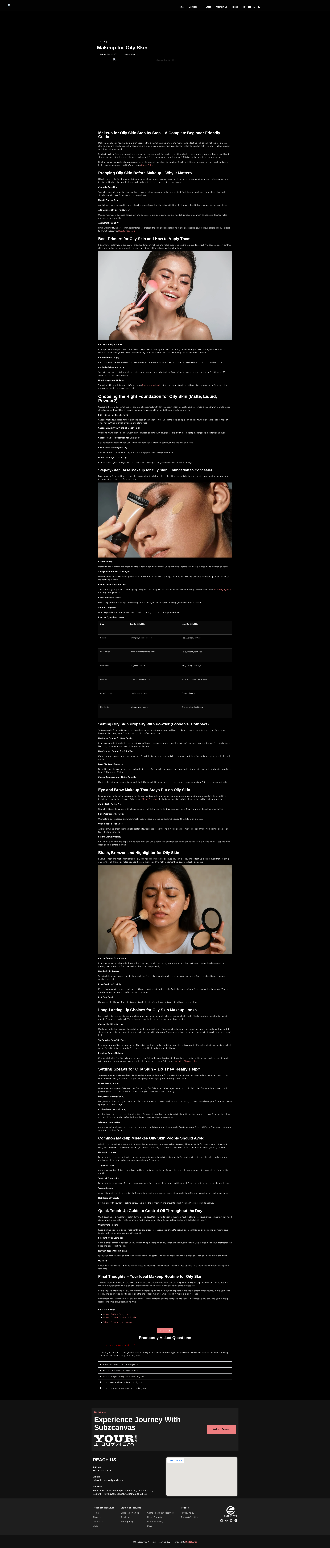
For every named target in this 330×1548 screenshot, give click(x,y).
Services (193, 7)
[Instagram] (244, 7)
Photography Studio (151, 385)
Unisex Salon (147, 165)
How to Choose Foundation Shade (119, 1317)
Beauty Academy (126, 231)
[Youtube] (249, 7)
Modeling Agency (222, 589)
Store (208, 7)
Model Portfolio (149, 799)
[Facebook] (259, 7)
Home (181, 7)
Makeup (103, 41)
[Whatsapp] (254, 7)
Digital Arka (191, 1542)
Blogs (235, 7)
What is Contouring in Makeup (117, 1322)
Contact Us (221, 7)
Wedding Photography (186, 1061)
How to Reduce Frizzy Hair (116, 1314)
